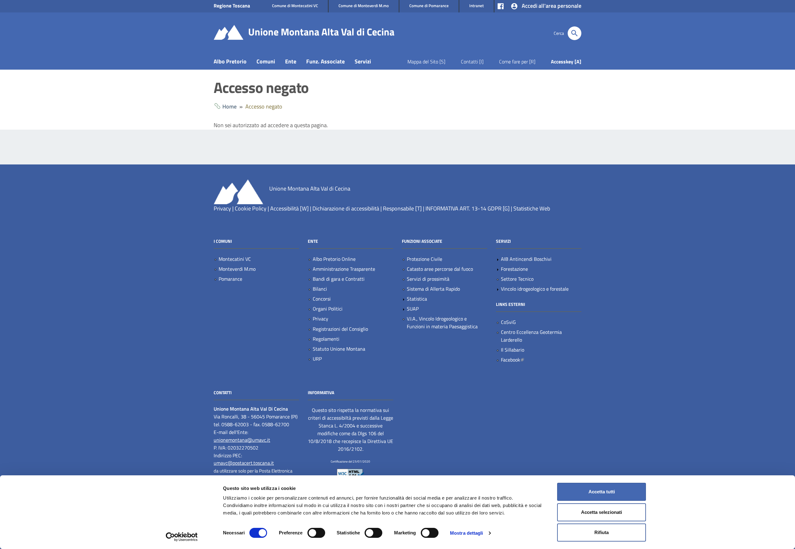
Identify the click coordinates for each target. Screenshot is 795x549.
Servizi (363, 61)
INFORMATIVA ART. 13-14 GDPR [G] (467, 208)
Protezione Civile (424, 259)
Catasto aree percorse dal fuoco (440, 269)
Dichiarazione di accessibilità (345, 208)
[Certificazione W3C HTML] (350, 473)
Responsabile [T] (402, 208)
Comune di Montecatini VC (295, 5)
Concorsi (322, 298)
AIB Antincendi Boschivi (526, 259)
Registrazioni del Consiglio (340, 329)
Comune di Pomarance (429, 5)
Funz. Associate (325, 61)
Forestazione (514, 269)
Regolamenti (326, 339)
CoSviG (508, 322)
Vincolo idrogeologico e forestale (535, 289)
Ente (290, 61)
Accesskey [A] (566, 61)
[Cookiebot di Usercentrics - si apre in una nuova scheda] (182, 537)
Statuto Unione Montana (339, 349)
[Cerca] (574, 33)
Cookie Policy (250, 208)
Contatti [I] (472, 61)
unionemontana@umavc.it (242, 440)
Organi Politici (328, 308)
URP (317, 358)
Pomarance (230, 279)
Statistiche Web (531, 208)
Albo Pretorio (230, 61)
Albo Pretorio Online (334, 259)
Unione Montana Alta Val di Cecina (321, 31)
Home (229, 106)
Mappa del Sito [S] (426, 61)
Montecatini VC (235, 259)
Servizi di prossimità (428, 279)
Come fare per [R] (517, 61)
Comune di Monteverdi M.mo (363, 5)
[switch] (316, 533)
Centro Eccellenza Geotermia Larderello (531, 336)
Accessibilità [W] (289, 208)
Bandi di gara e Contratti (339, 279)
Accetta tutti (601, 491)
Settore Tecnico (517, 279)
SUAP (413, 308)
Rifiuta (601, 532)
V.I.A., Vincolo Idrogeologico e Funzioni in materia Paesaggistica (442, 322)
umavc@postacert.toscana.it (244, 463)
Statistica (417, 298)
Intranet (476, 5)
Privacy (222, 208)
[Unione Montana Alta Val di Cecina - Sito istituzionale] (228, 32)
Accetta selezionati (601, 512)
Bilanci (320, 289)
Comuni (266, 61)
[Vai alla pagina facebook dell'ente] (500, 5)
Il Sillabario (512, 349)
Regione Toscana (232, 5)
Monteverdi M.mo (237, 269)
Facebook (527, 359)
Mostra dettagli (466, 533)
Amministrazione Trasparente (344, 269)
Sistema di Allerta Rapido (433, 289)
